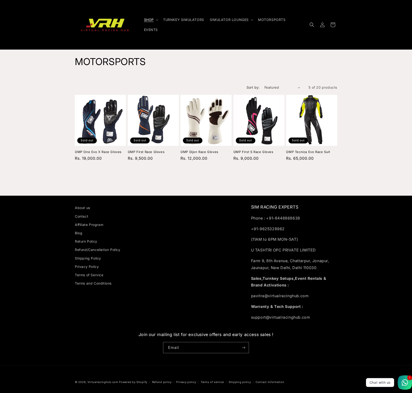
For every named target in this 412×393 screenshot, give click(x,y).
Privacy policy (186, 382)
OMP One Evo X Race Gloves (98, 152)
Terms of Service (89, 275)
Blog (78, 233)
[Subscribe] (243, 347)
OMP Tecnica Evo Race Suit (308, 152)
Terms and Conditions (93, 283)
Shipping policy (240, 382)
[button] (150, 20)
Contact (81, 216)
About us (82, 208)
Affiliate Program (89, 225)
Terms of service (212, 382)
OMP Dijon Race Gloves (199, 152)
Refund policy (162, 382)
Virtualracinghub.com (103, 382)
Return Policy (86, 241)
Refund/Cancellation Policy (97, 250)
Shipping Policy (88, 258)
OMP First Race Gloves (146, 152)
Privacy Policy (87, 267)
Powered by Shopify (133, 382)
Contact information (270, 382)
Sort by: (253, 87)
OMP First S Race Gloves (253, 152)
